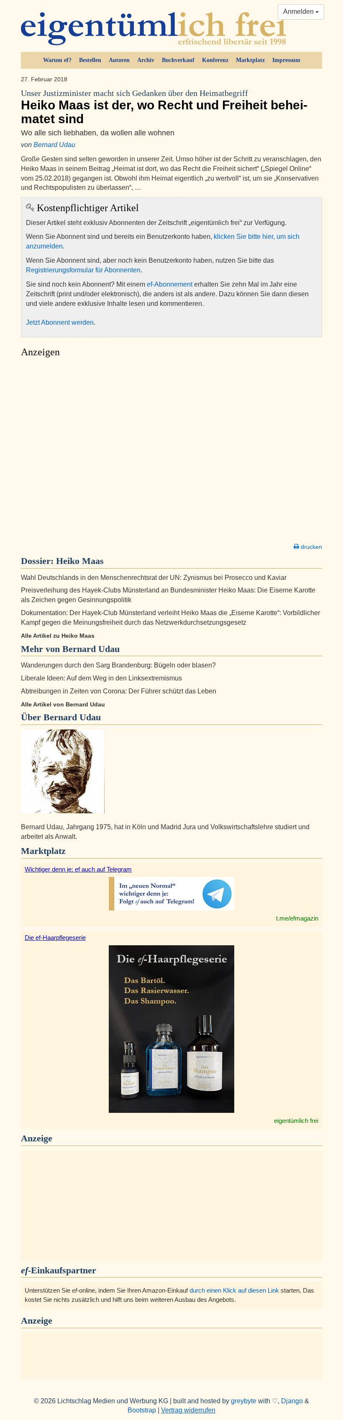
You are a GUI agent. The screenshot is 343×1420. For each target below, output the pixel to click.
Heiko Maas (80, 561)
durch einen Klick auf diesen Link (234, 1290)
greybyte (243, 1400)
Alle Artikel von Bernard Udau (63, 704)
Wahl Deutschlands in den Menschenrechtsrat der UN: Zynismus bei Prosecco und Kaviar (154, 577)
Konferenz (215, 60)
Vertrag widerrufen (188, 1410)
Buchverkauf (178, 60)
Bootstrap (142, 1410)
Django (292, 1400)
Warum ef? (57, 60)
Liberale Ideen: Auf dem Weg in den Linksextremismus (101, 678)
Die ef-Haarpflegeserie (55, 937)
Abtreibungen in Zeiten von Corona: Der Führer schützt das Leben (118, 691)
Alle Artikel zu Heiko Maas (58, 635)
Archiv (145, 60)
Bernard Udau (54, 144)
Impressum (286, 60)
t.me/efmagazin (297, 918)
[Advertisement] (171, 452)
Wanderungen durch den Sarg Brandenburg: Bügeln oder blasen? (118, 665)
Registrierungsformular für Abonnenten (83, 270)
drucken (310, 546)
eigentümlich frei (296, 1120)
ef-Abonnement (169, 284)
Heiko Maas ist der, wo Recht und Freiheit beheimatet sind (164, 107)
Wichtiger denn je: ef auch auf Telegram (78, 869)
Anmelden (299, 11)
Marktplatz (250, 60)
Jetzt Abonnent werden (60, 322)
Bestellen (90, 60)
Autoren (119, 60)
